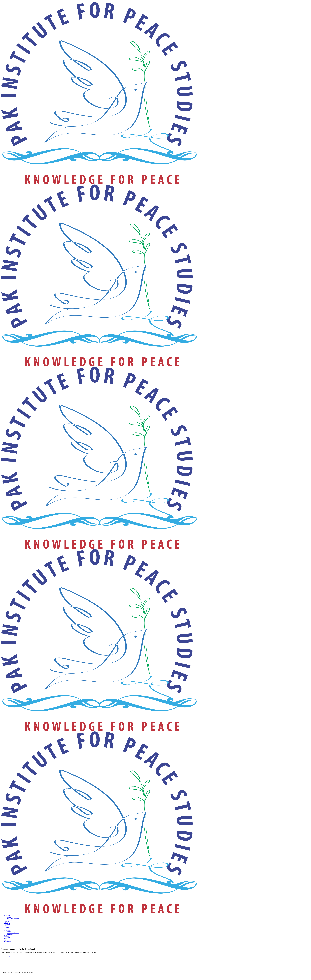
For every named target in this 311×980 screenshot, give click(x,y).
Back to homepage (5, 956)
